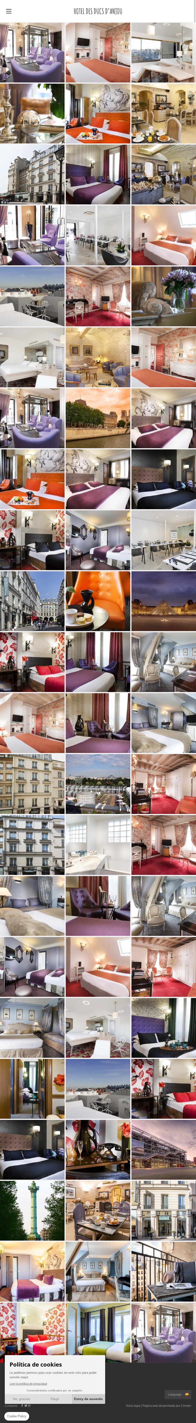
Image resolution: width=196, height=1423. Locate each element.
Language (175, 1394)
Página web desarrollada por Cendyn (166, 1405)
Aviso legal (133, 1405)
